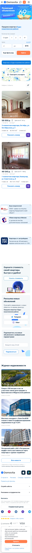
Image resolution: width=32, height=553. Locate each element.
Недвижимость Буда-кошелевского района (13, 464)
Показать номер (13, 135)
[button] (16, 104)
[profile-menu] (28, 2)
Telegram (17, 317)
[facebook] (2, 511)
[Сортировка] (28, 85)
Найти (23, 53)
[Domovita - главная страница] (11, 2)
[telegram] (29, 511)
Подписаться (11, 352)
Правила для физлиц (8, 481)
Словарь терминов (24, 477)
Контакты (4, 498)
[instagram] (9, 511)
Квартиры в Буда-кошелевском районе (16, 62)
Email (6, 342)
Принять (16, 541)
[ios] (23, 473)
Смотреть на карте (17, 74)
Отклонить (16, 545)
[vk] (16, 511)
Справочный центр (16, 507)
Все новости (16, 460)
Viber (18, 322)
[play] (29, 473)
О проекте (4, 477)
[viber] (28, 135)
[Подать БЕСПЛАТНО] (24, 2)
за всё (28, 42)
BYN (26, 46)
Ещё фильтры (8, 53)
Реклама (13, 477)
